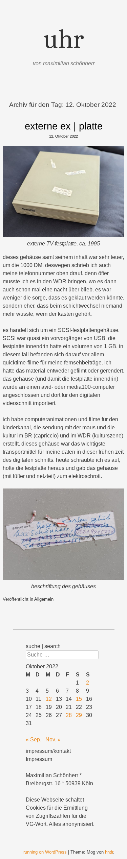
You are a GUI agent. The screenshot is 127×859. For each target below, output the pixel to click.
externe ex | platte (64, 126)
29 (79, 715)
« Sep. (33, 739)
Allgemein (44, 599)
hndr (109, 852)
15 (79, 699)
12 (49, 699)
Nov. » (53, 739)
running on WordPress (45, 852)
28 (69, 715)
